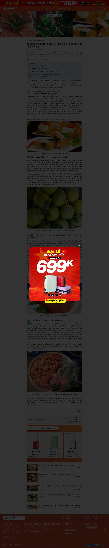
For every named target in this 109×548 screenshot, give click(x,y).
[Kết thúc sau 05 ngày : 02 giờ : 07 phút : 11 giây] (54, 302)
